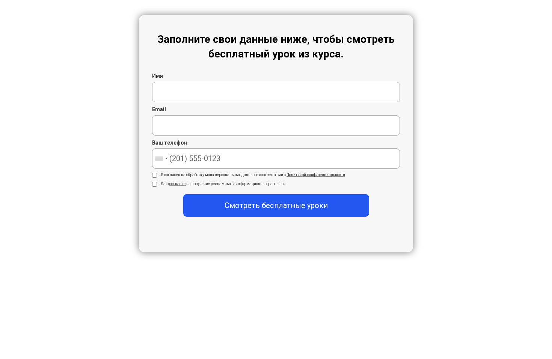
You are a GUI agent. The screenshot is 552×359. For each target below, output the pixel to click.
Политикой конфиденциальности (316, 175)
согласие (177, 184)
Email (159, 109)
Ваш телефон (169, 143)
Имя (157, 76)
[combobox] (161, 158)
